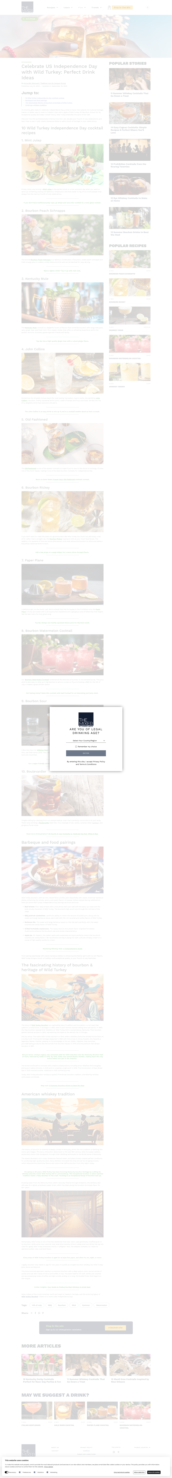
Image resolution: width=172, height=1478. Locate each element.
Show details (48, 1467)
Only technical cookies (122, 1472)
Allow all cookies (154, 1472)
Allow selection (139, 1472)
